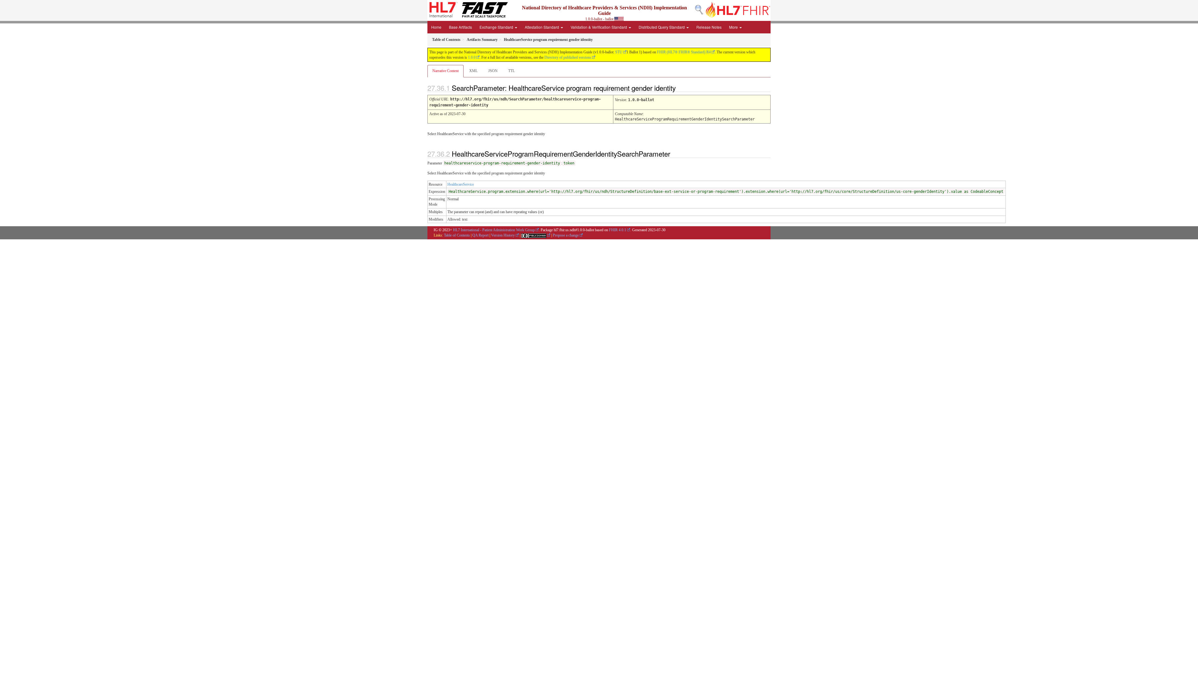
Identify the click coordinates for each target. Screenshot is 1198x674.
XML (473, 71)
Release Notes (709, 27)
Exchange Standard (497, 27)
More (734, 27)
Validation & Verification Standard (599, 27)
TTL (511, 71)
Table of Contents (457, 235)
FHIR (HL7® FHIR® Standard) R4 (684, 52)
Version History (503, 235)
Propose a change (566, 235)
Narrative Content (445, 71)
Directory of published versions (567, 57)
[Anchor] (681, 87)
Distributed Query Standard (662, 27)
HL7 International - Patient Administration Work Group (494, 230)
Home (436, 27)
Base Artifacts (460, 27)
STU (618, 52)
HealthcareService (460, 184)
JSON (493, 71)
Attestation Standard (542, 27)
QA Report (480, 235)
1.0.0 (471, 57)
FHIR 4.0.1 (617, 230)
